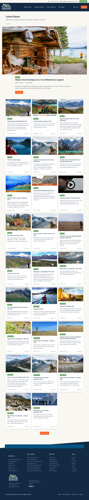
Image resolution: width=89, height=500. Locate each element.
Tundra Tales (36, 306)
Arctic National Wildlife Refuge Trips (43, 190)
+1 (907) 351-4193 (54, 1)
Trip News (17, 77)
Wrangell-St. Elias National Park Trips (43, 271)
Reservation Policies (67, 494)
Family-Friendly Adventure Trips (42, 121)
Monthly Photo (10, 336)
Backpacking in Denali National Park (17, 121)
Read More (27, 133)
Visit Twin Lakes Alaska (13, 160)
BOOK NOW (83, 1)
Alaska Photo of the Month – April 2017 (18, 339)
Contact (84, 7)
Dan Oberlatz (29, 82)
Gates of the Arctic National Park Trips (18, 377)
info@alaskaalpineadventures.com (70, 1)
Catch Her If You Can (13, 273)
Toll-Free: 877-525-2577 (34, 482)
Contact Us (81, 494)
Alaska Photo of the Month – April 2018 (71, 268)
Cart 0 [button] (77, 7)
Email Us (31, 484)
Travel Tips (36, 157)
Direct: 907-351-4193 (34, 480)
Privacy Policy (75, 494)
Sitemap (60, 494)
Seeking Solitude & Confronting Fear (70, 198)
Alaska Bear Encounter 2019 (15, 235)
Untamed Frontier (38, 309)
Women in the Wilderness (67, 306)
